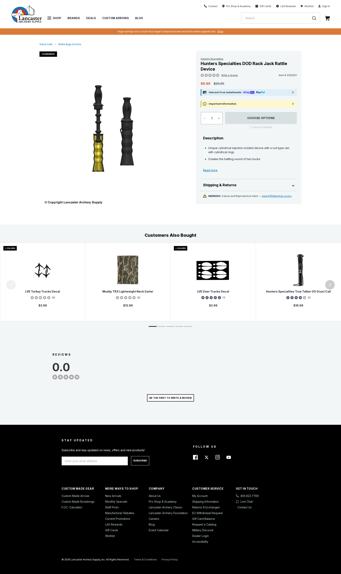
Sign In (326, 6)
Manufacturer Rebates (119, 513)
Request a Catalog (204, 524)
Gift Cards (111, 530)
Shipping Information (205, 501)
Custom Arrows (115, 18)
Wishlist (309, 6)
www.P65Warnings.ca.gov (277, 196)
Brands (73, 18)
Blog (139, 18)
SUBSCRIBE (140, 460)
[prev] (11, 285)
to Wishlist (262, 127)
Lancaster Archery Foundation (168, 513)
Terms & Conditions (145, 559)
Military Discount (202, 530)
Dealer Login (200, 536)
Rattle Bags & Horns (69, 44)
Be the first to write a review (170, 397)
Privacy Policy (170, 559)
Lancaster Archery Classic (165, 507)
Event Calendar (159, 530)
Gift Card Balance (203, 518)
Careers (154, 518)
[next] (330, 285)
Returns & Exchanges (206, 507)
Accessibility (200, 541)
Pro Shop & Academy (163, 501)
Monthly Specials (116, 501)
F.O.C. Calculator (72, 507)
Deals (91, 18)
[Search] (316, 18)
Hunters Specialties (212, 58)
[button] (1, 285)
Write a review (229, 75)
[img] (202, 75)
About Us (155, 496)
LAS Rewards (113, 524)
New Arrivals (113, 496)
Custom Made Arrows (75, 496)
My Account (200, 496)
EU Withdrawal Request (207, 513)
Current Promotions (117, 518)
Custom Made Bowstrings (78, 501)
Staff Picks (112, 507)
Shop (57, 18)
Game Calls (46, 44)
